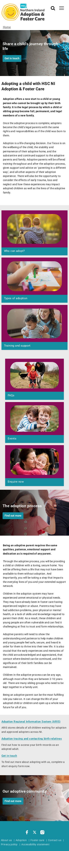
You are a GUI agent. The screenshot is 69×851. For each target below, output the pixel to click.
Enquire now (16, 481)
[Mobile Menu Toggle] (61, 8)
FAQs (11, 395)
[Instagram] (42, 832)
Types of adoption (15, 298)
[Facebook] (27, 832)
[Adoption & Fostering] (23, 12)
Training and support (17, 345)
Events (12, 438)
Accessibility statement (35, 844)
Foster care (37, 840)
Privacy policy (9, 844)
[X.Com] (35, 832)
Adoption (21, 840)
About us (6, 840)
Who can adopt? (14, 251)
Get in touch (12, 58)
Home (7, 27)
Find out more (13, 515)
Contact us (54, 840)
